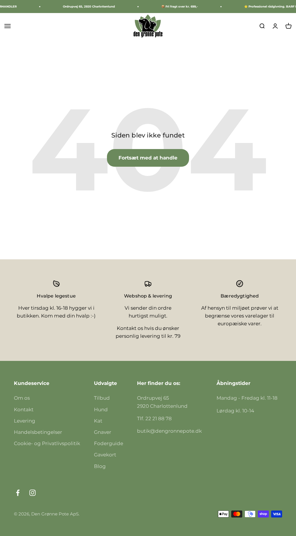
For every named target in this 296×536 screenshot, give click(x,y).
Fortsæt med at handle (148, 158)
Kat (98, 421)
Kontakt (24, 409)
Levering (24, 421)
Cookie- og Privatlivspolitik (47, 443)
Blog (100, 466)
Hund (101, 409)
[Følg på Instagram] (32, 493)
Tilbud (102, 398)
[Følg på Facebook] (18, 493)
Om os (22, 398)
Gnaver (102, 432)
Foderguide (108, 443)
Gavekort (105, 455)
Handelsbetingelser (38, 432)
